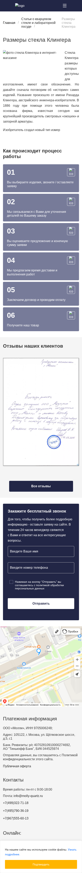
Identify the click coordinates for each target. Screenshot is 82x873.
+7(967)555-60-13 (15, 818)
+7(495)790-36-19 (15, 810)
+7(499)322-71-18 (15, 803)
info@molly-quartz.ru (28, 796)
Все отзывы (41, 486)
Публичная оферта (17, 766)
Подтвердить (41, 864)
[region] (41, 857)
